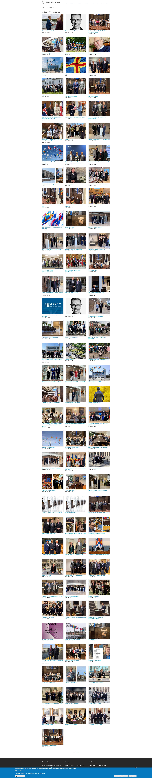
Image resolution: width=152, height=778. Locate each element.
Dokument (72, 3)
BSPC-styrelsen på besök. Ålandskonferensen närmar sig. (52, 360)
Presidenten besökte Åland (48, 30)
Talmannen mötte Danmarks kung (49, 533)
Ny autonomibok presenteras (48, 639)
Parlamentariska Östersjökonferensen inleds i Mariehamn (51, 315)
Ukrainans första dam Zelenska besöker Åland (52, 512)
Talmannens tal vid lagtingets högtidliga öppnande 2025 (52, 205)
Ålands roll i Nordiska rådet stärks (95, 205)
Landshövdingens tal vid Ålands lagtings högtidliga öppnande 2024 (97, 618)
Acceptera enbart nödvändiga (121, 776)
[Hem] (52, 3)
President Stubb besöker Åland (71, 30)
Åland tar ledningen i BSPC (48, 617)
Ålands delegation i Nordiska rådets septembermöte (72, 271)
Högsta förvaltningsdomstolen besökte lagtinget (52, 596)
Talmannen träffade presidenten (95, 74)
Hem (43, 7)
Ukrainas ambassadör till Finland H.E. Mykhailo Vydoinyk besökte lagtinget (75, 95)
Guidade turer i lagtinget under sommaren (51, 53)
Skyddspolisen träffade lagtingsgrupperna (97, 575)
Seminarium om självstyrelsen (94, 402)
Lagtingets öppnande (69, 227)
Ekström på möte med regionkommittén (96, 533)
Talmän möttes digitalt (69, 490)
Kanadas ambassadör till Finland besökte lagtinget (99, 139)
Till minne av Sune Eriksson (71, 682)
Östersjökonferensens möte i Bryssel (50, 554)
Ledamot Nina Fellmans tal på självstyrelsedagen (75, 53)
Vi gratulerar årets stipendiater (48, 447)
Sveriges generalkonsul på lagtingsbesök (74, 554)
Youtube (67, 767)
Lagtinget (95, 3)
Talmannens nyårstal (69, 184)
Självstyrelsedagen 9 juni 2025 (94, 381)
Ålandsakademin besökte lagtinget (49, 745)
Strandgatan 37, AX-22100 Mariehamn (98, 765)
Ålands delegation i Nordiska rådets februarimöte (75, 533)
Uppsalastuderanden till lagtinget (72, 447)
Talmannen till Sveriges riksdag (95, 724)
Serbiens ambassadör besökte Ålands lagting (51, 468)
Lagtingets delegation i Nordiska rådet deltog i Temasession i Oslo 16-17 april (51, 117)
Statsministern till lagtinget (47, 724)
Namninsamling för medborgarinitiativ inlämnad (75, 117)
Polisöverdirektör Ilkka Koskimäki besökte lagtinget (99, 512)
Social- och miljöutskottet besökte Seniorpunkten (98, 184)
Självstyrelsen (104, 3)
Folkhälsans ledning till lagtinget (72, 660)
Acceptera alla (133, 776)
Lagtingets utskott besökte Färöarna (49, 95)
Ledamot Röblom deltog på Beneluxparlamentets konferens (52, 661)
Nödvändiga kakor (20, 770)
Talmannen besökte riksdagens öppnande (51, 184)
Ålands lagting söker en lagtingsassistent (50, 337)
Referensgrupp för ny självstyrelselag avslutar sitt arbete (98, 162)
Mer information (72, 768)
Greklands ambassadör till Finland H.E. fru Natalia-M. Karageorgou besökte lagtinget (99, 315)
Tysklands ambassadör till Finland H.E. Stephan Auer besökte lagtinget (98, 95)
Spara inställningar (20, 776)
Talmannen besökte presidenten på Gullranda (51, 381)
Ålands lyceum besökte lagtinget (72, 596)
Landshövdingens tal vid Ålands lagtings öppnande (73, 205)
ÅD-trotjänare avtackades (93, 596)
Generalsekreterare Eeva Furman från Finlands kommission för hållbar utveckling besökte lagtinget (52, 425)
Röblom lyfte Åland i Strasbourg (49, 490)
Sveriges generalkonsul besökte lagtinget (74, 575)
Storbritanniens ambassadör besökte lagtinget (75, 381)
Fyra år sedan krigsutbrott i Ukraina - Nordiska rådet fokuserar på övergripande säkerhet (75, 162)
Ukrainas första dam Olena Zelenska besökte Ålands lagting (97, 491)
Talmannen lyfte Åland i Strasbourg (95, 682)
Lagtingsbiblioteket (69, 765)
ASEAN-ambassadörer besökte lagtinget (73, 249)
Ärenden (65, 3)
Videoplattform (19, 772)
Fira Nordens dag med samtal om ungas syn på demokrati (52, 162)
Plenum (80, 3)
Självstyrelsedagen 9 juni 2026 (48, 74)
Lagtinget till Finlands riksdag (94, 703)
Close (136, 767)
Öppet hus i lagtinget (69, 359)
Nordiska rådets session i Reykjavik (72, 639)
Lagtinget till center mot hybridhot (72, 703)
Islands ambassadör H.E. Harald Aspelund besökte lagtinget (97, 117)
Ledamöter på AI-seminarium (94, 660)
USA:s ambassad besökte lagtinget (72, 402)
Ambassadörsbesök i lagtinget (94, 227)
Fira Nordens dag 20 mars (70, 512)
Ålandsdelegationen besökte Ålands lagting (97, 447)
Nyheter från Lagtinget (51, 7)
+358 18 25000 (93, 767)
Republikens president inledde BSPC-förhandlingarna (96, 293)
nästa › (77, 752)
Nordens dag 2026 (69, 139)
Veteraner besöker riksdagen (94, 468)
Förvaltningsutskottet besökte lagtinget (96, 249)
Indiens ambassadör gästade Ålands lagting (51, 249)
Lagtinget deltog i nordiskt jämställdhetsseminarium (47, 271)
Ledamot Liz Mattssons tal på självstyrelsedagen (98, 359)
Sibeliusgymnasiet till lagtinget (48, 682)
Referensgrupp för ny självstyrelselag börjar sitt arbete (75, 424)
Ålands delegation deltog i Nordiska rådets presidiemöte (97, 337)
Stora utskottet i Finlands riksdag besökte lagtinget (52, 703)
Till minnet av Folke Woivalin (94, 53)
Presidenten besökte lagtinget (71, 292)
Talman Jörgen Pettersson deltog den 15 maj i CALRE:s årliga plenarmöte (98, 424)
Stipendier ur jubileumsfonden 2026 (72, 74)
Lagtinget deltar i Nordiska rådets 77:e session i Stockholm (52, 227)
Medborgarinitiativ (80, 765)
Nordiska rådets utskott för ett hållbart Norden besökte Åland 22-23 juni (97, 31)
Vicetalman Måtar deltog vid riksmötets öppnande (98, 554)
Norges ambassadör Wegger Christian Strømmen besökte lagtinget (52, 293)
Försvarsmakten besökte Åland (71, 337)
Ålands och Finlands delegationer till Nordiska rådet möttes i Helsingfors (52, 140)
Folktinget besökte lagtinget (71, 724)
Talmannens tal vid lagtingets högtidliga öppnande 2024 (75, 618)
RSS (78, 767)
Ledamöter (87, 3)
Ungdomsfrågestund (92, 270)
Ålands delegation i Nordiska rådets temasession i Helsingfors (75, 468)
